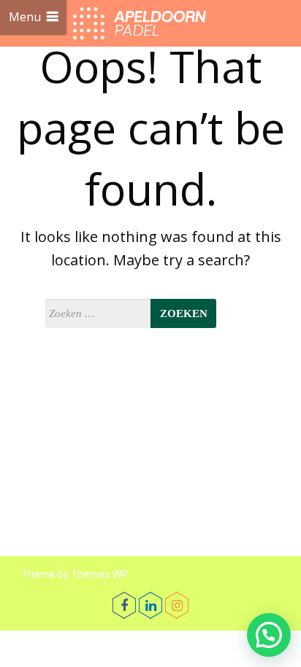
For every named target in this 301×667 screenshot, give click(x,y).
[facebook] (124, 605)
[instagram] (176, 605)
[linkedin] (150, 605)
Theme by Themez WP (75, 574)
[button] (269, 635)
